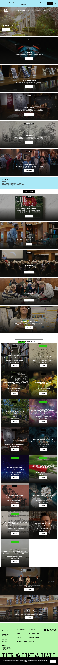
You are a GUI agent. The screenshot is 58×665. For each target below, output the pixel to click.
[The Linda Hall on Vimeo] (48, 630)
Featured (27, 341)
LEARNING (33, 10)
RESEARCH (22, 10)
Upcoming (21, 341)
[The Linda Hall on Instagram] (51, 630)
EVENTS (27, 10)
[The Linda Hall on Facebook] (45, 630)
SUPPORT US (38, 10)
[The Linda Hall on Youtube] (54, 630)
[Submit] (55, 183)
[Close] (55, 3)
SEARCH (44, 10)
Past (38, 341)
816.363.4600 (4, 641)
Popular (33, 341)
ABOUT (17, 10)
